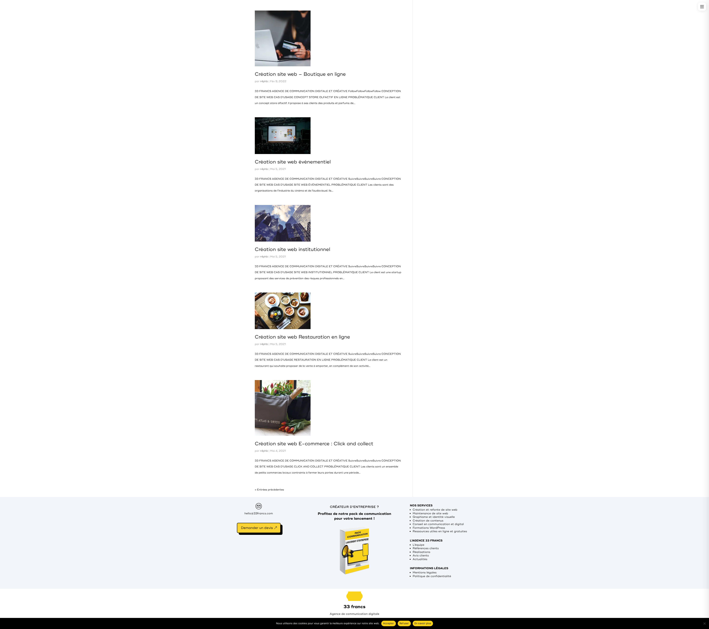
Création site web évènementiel (293, 162)
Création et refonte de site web (435, 510)
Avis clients (421, 555)
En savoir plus (423, 623)
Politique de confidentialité (432, 576)
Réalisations (421, 552)
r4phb (264, 81)
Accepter (388, 623)
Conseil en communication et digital (438, 524)
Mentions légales (424, 572)
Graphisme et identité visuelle (434, 517)
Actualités (420, 559)
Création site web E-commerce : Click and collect (314, 444)
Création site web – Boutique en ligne (300, 74)
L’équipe (418, 545)
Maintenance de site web (430, 513)
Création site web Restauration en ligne (302, 337)
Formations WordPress (429, 528)
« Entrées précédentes (269, 489)
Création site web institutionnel (292, 249)
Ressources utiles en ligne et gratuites (440, 531)
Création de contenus (428, 520)
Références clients (426, 548)
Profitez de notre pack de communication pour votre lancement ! (354, 516)
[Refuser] (704, 623)
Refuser (404, 623)
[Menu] (702, 7)
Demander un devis (257, 528)
